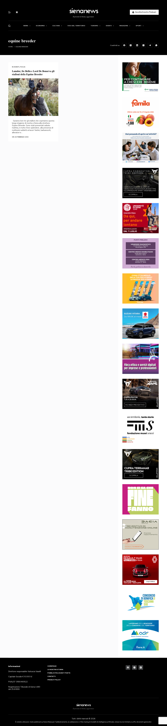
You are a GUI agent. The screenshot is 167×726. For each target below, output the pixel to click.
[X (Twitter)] (130, 45)
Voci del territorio (76, 26)
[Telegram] (150, 45)
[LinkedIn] (137, 45)
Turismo (94, 26)
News (25, 26)
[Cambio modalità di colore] (17, 12)
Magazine (123, 26)
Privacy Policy (54, 680)
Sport (138, 26)
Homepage (51, 666)
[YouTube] (141, 667)
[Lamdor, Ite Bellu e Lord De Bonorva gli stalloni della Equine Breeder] (33, 97)
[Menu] (9, 12)
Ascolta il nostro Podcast (145, 12)
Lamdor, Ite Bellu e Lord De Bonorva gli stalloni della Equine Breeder (33, 72)
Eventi (109, 26)
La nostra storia (55, 669)
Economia (40, 26)
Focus (22, 67)
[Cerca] (9, 26)
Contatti (51, 676)
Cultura (56, 26)
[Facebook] (124, 45)
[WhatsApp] (156, 45)
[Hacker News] (143, 45)
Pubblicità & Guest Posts (58, 673)
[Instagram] (134, 667)
